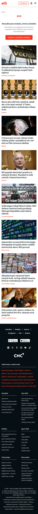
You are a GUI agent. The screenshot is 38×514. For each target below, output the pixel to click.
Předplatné (11, 333)
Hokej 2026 (24, 440)
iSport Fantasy (12, 373)
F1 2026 (23, 445)
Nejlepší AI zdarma (7, 468)
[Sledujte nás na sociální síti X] (12, 347)
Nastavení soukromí (12, 504)
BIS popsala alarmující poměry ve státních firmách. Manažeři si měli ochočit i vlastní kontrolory (17, 175)
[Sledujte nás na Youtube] (25, 347)
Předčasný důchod (26, 462)
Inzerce (26, 329)
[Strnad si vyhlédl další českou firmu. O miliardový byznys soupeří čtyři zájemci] (19, 55)
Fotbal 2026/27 (25, 437)
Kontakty (8, 329)
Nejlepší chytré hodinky (8, 471)
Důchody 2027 (25, 468)
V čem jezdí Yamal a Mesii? (9, 404)
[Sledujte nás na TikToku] (29, 347)
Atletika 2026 (25, 448)
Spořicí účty (24, 465)
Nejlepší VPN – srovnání (8, 474)
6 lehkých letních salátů (28, 422)
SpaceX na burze (6, 462)
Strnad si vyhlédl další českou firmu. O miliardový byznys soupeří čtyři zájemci (18, 70)
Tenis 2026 (24, 442)
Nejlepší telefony (6, 465)
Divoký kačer (5, 450)
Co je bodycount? (7, 412)
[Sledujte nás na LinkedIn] (8, 347)
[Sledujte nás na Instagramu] (21, 347)
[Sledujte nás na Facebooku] (16, 347)
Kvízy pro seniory (6, 407)
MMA (22, 434)
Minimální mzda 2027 (27, 471)
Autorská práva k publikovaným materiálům (18, 497)
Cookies (30, 502)
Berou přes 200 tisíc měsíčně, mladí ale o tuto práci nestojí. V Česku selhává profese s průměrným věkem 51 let (18, 106)
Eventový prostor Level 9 (21, 383)
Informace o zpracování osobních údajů (15, 502)
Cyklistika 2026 (25, 451)
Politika (4, 429)
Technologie (6, 457)
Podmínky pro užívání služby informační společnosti (18, 500)
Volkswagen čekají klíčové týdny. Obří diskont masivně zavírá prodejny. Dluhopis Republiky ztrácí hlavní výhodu (19, 210)
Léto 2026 (24, 393)
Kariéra (27, 333)
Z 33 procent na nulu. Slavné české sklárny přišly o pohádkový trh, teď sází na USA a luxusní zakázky (18, 140)
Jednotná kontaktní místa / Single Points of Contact (18, 507)
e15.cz (3, 12)
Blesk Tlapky (19, 370)
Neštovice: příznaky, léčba (9, 401)
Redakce (18, 329)
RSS (20, 333)
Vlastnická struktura (25, 504)
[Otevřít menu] (35, 3)
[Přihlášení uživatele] (31, 3)
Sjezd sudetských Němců (9, 439)
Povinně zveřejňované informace (23, 509)
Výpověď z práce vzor (8, 447)
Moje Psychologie (7, 370)
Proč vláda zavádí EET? (8, 441)
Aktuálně (5, 393)
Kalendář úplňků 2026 (8, 409)
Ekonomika (25, 457)
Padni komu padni (7, 444)
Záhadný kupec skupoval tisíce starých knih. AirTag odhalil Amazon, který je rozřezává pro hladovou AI (19, 278)
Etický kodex (8, 509)
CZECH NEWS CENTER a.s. (26, 488)
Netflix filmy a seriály (8, 476)
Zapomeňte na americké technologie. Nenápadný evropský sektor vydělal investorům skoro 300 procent (19, 244)
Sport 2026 (25, 429)
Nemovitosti (11, 377)
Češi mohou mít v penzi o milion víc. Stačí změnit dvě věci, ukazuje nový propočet (18, 312)
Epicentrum (5, 398)
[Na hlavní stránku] (4, 3)
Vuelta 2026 (32, 386)
